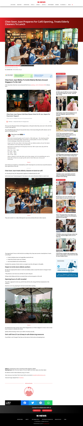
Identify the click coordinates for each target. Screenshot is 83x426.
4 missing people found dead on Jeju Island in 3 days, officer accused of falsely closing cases (67, 155)
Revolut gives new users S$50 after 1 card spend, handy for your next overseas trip (65, 197)
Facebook (21, 377)
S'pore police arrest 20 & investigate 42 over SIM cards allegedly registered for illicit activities (66, 114)
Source (28, 162)
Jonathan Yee (9, 69)
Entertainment (51, 4)
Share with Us (37, 410)
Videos (69, 4)
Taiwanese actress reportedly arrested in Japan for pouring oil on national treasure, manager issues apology (66, 175)
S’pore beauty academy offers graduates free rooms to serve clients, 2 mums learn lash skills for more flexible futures (67, 255)
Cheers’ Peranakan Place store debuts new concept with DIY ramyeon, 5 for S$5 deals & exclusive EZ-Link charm (66, 216)
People (32, 4)
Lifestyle (43, 4)
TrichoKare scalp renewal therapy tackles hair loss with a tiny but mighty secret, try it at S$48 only (66, 235)
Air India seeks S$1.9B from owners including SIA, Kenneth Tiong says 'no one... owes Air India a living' (66, 93)
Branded (57, 4)
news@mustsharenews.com (39, 375)
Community (7, 65)
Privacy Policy (58, 419)
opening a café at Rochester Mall (38, 85)
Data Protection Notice (47, 419)
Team (65, 419)
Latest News (13, 4)
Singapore (19, 4)
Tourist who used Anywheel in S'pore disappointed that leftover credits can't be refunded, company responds (66, 135)
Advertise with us (47, 410)
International (26, 4)
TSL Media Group (46, 423)
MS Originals (63, 4)
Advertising (20, 419)
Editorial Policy (35, 419)
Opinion (37, 4)
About (27, 419)
